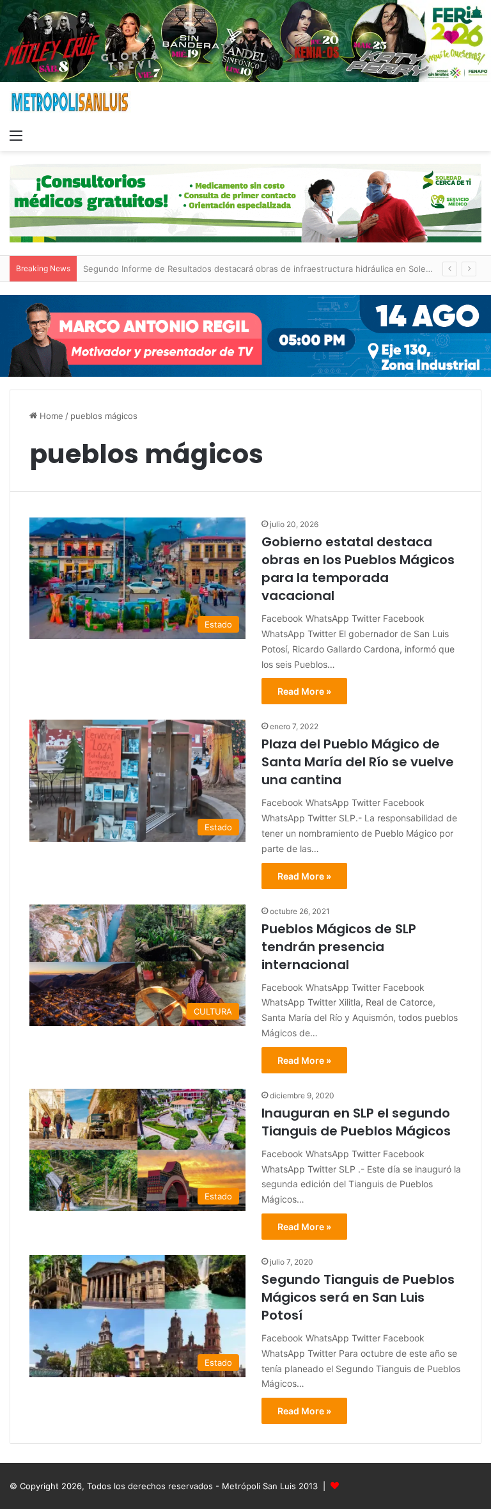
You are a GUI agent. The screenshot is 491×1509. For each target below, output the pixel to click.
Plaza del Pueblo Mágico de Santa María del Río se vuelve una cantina (357, 762)
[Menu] (16, 135)
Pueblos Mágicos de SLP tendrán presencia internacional (338, 947)
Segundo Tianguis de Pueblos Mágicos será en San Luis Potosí (358, 1297)
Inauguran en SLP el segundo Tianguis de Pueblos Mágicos (356, 1122)
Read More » (304, 691)
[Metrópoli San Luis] (70, 102)
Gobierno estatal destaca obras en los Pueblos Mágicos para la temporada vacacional (358, 568)
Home (50, 416)
